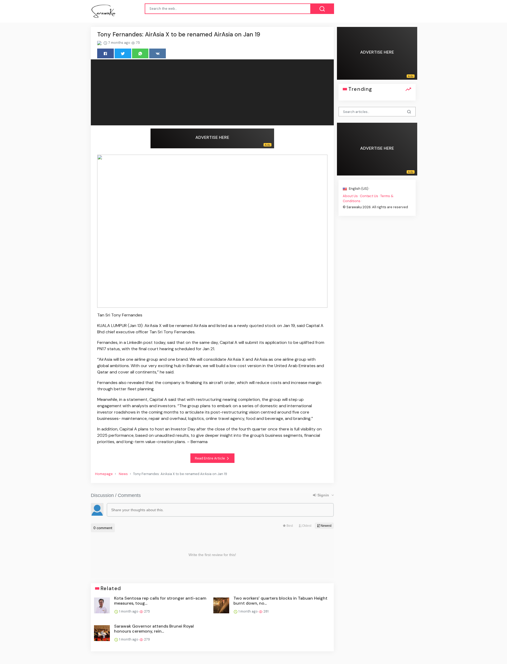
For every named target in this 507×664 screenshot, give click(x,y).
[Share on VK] (157, 53)
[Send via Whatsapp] (140, 53)
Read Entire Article (210, 458)
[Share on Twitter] (123, 53)
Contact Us (369, 195)
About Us (350, 195)
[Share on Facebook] (105, 53)
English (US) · (359, 188)
